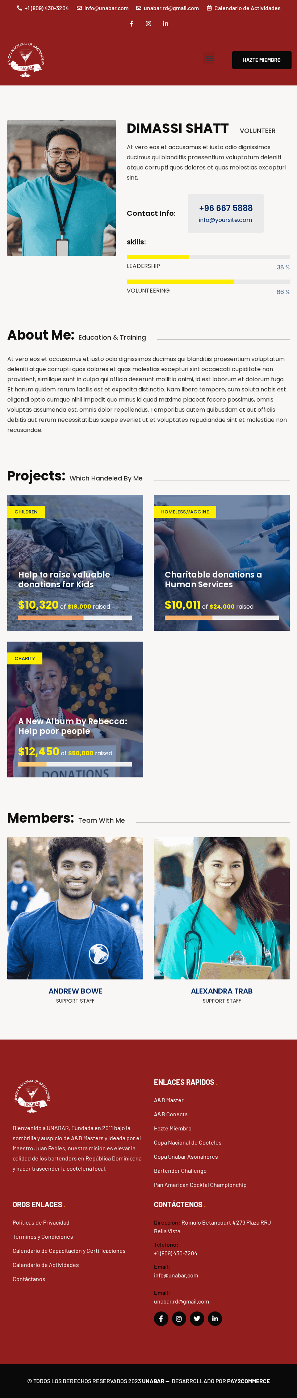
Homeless (173, 511)
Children (26, 511)
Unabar (153, 1380)
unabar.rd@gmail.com (181, 1301)
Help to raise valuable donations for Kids (64, 580)
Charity (24, 658)
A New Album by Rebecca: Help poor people (72, 726)
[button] (209, 58)
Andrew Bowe (75, 991)
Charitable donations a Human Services (213, 580)
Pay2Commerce (248, 1380)
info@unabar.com (176, 1275)
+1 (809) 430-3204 (175, 1253)
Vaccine (198, 511)
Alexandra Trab (222, 991)
